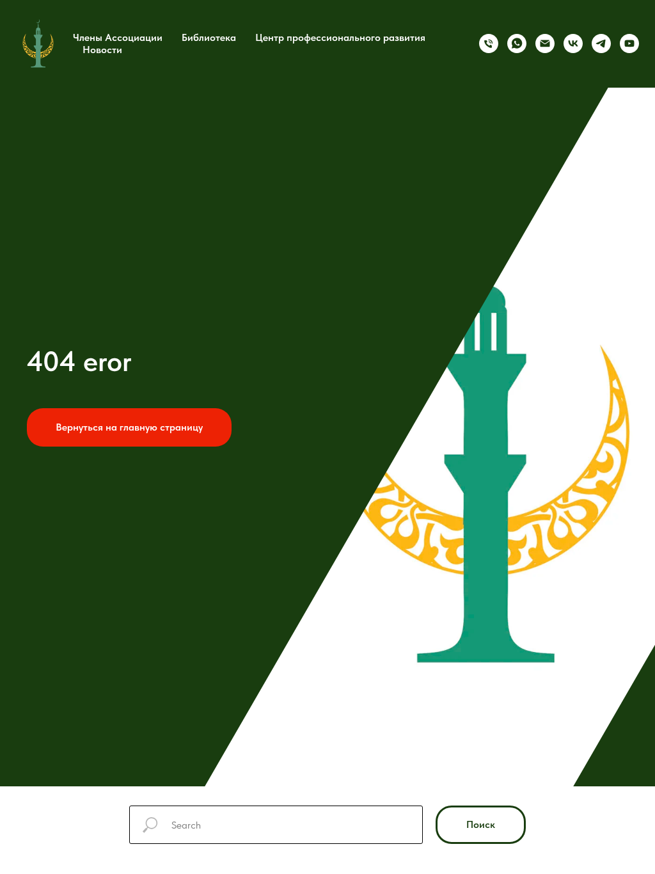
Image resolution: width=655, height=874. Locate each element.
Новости (102, 50)
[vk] (573, 43)
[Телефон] (488, 43)
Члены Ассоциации (117, 37)
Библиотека (209, 37)
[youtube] (629, 43)
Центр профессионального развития (340, 37)
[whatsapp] (516, 43)
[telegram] (601, 43)
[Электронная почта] (545, 43)
